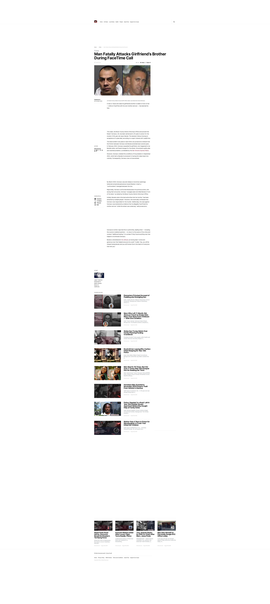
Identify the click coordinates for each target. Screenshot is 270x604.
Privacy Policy (101, 557)
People (121, 21)
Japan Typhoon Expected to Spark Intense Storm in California (98, 283)
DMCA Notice (109, 557)
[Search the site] (174, 22)
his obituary (125, 240)
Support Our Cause (134, 21)
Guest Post (126, 21)
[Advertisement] (135, 10)
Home (101, 21)
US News (106, 21)
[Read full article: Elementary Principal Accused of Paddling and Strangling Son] (122, 302)
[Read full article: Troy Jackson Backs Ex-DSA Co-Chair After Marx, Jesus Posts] (145, 533)
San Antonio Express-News (140, 150)
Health (117, 21)
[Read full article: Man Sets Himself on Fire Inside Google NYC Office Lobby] (167, 533)
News (96, 529)
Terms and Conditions (118, 557)
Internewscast (97, 148)
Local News (111, 21)
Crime (100, 47)
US (158, 529)
